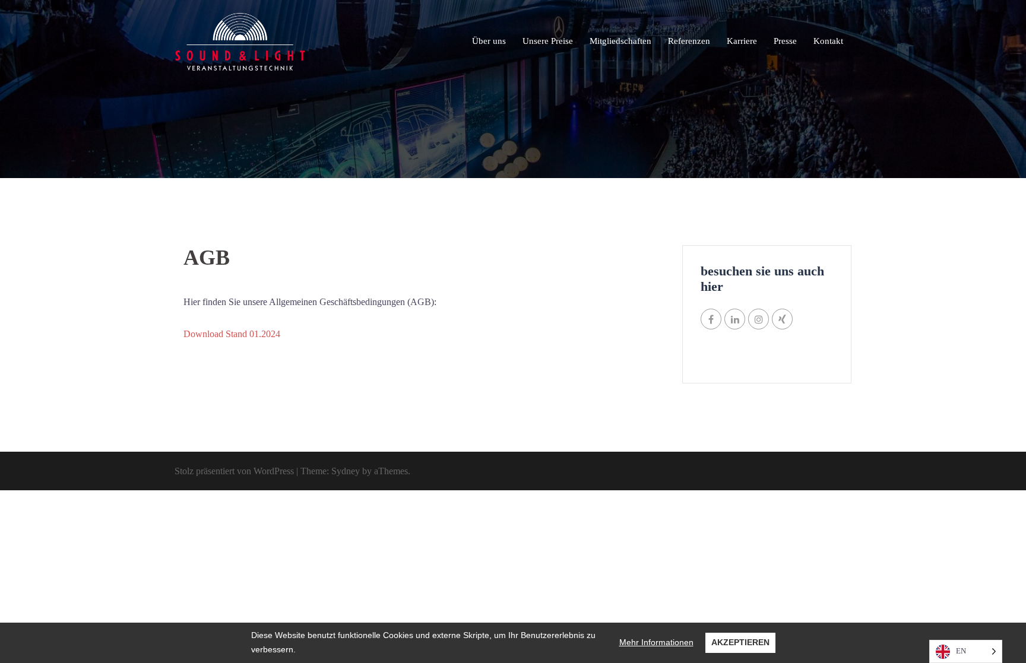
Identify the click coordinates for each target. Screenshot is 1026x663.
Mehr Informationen (656, 642)
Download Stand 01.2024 (231, 334)
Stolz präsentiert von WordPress (234, 471)
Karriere (742, 41)
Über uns (489, 41)
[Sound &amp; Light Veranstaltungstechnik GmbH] (240, 41)
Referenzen (689, 41)
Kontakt (828, 41)
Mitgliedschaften (620, 41)
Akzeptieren (740, 642)
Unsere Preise (547, 41)
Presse (785, 41)
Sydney (345, 471)
